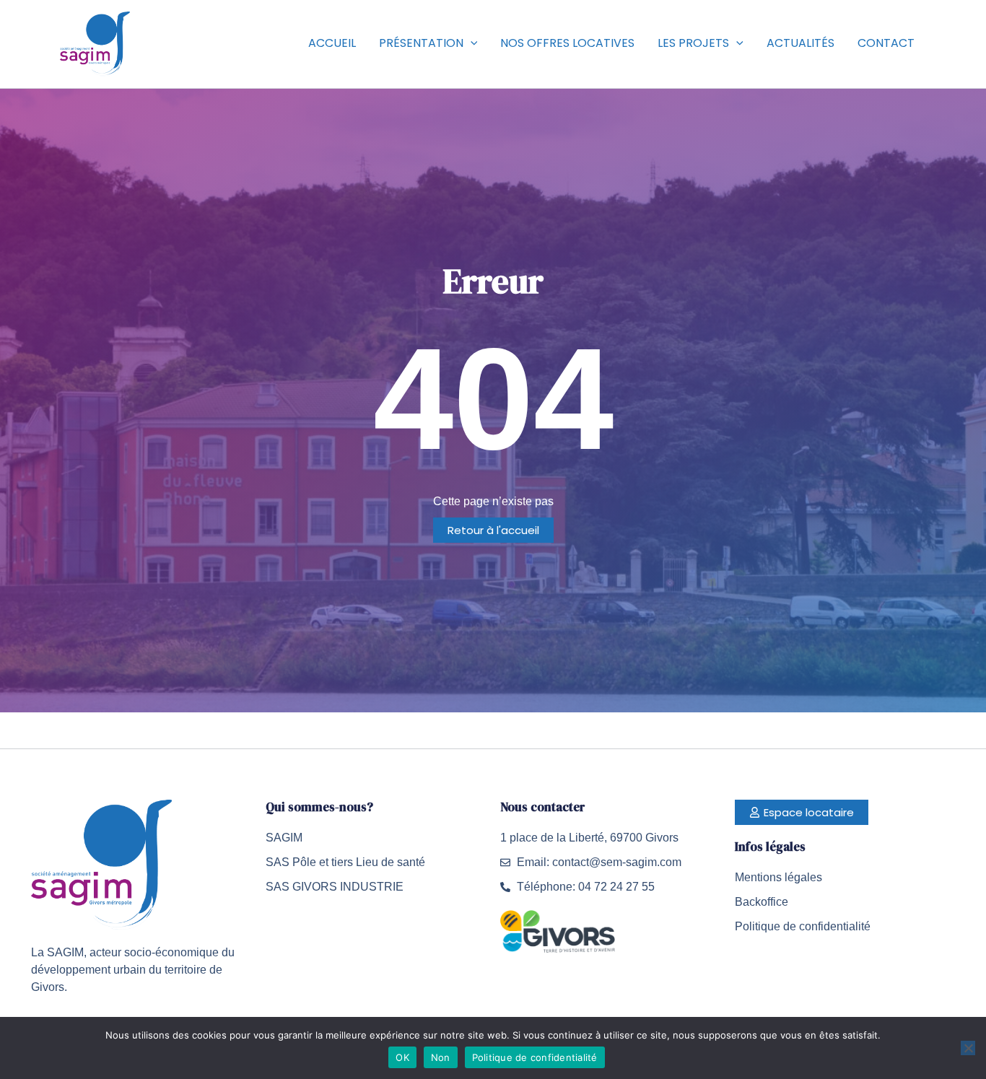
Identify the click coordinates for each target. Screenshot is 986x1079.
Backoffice (761, 902)
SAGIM (284, 837)
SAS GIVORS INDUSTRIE (334, 887)
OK (402, 1057)
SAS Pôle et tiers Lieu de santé (345, 862)
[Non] (968, 1048)
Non (440, 1057)
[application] (470, 43)
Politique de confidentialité (803, 926)
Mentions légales (778, 877)
